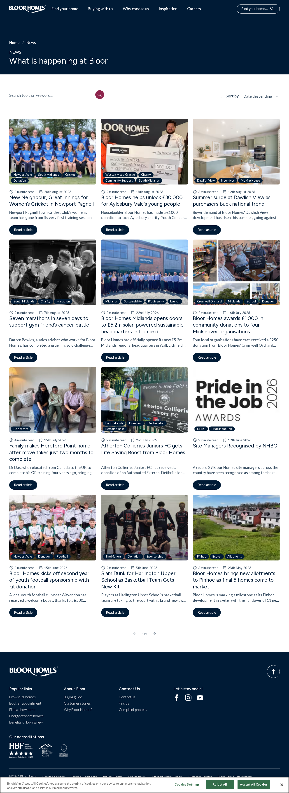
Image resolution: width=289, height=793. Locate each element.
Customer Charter (200, 777)
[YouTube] (200, 697)
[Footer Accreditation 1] (21, 750)
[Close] (282, 785)
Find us (124, 703)
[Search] (99, 94)
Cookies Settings (53, 777)
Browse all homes (22, 697)
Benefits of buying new (26, 722)
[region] (144, 785)
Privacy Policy (112, 777)
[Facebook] (176, 697)
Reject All (220, 784)
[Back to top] (273, 671)
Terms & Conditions (84, 777)
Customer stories (77, 703)
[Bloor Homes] (27, 9)
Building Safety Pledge (167, 777)
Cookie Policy (137, 777)
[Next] (154, 633)
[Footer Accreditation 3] (64, 750)
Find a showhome (22, 710)
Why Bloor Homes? (78, 710)
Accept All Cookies (253, 784)
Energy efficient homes (26, 716)
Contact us (127, 697)
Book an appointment (25, 703)
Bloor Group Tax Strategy (235, 777)
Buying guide (73, 697)
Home (14, 42)
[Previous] (134, 633)
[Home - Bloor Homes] (33, 671)
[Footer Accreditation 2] (46, 750)
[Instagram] (188, 697)
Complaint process (133, 710)
